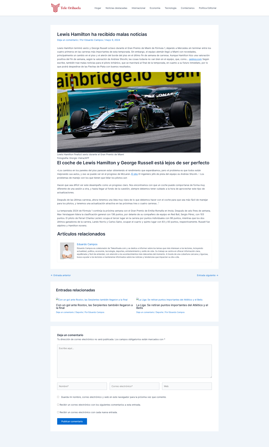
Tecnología (170, 8)
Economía (155, 8)
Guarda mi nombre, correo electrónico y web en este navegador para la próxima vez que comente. (113, 397)
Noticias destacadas (116, 8)
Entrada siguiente (207, 275)
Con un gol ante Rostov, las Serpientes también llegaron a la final (94, 306)
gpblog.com (195, 59)
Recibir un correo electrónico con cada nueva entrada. (88, 412)
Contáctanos (187, 8)
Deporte (79, 312)
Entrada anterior (61, 275)
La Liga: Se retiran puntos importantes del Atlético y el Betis (172, 306)
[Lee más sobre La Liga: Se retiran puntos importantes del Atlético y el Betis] (169, 299)
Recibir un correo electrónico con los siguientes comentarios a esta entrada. (100, 404)
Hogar (98, 8)
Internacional (138, 8)
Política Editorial (207, 8)
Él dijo (134, 174)
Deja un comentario (67, 40)
